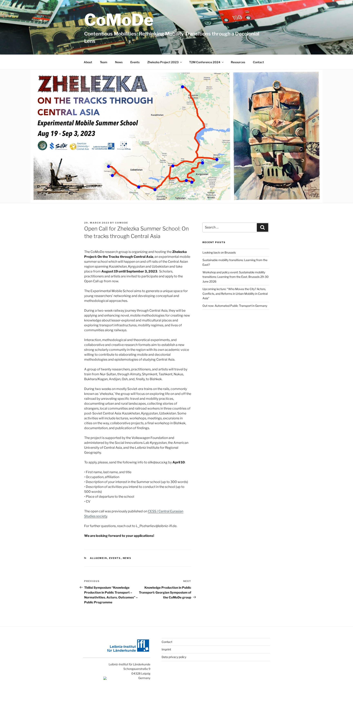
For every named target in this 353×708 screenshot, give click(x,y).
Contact (258, 62)
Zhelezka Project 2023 (163, 62)
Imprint (166, 649)
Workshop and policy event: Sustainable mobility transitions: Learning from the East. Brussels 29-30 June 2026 (235, 276)
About (88, 62)
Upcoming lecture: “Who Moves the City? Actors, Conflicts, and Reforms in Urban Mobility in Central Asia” (235, 293)
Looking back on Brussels (219, 252)
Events (135, 62)
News (119, 62)
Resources (238, 62)
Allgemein (98, 558)
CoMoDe (118, 20)
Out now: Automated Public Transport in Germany (234, 305)
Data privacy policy (174, 657)
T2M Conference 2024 (204, 62)
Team (103, 62)
